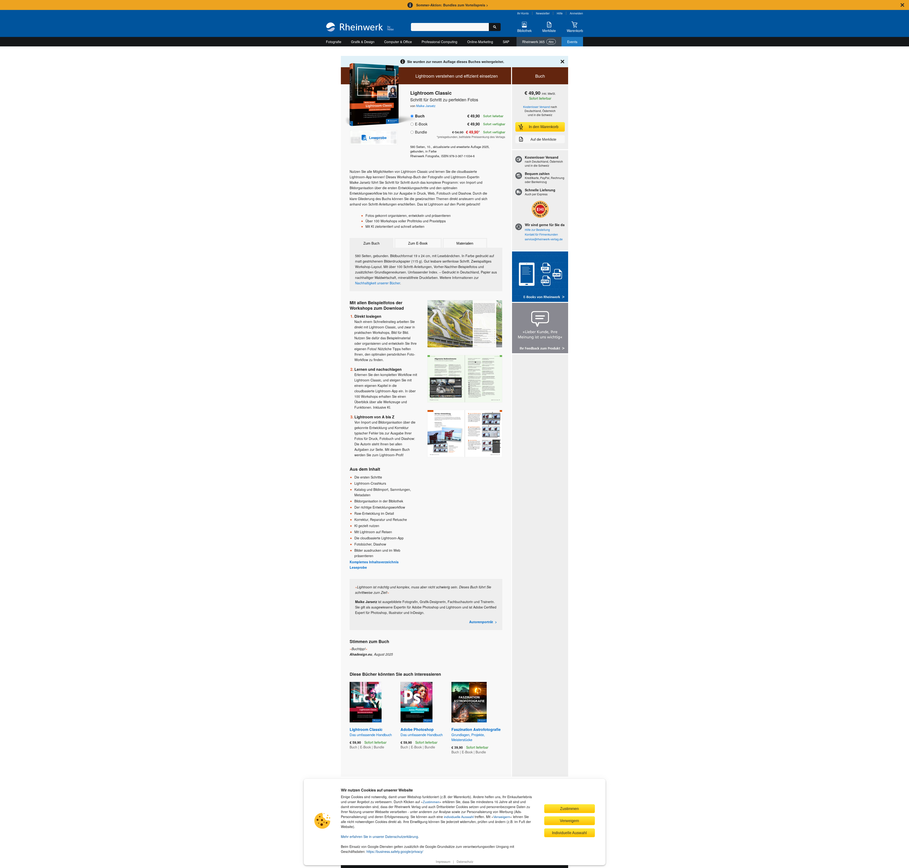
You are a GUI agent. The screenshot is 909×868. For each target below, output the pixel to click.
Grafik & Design (362, 41)
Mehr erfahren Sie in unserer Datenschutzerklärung (379, 836)
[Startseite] (360, 27)
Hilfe (560, 13)
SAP (506, 41)
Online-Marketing (480, 41)
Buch (420, 116)
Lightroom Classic (371, 732)
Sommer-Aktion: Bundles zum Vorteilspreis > (452, 5)
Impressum (443, 861)
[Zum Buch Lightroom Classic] (366, 702)
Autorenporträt (481, 621)
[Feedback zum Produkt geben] (540, 328)
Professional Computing (439, 41)
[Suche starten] (495, 27)
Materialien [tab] (464, 243)
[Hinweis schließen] (902, 5)
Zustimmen (431, 802)
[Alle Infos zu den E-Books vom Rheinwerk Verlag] (540, 277)
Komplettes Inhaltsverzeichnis (374, 561)
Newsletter (543, 13)
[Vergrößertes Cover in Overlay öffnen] (371, 95)
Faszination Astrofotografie (476, 734)
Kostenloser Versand (536, 107)
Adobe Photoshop (422, 732)
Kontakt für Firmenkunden (541, 234)
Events (572, 41)
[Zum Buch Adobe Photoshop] (416, 702)
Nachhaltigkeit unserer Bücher (377, 283)
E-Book (421, 124)
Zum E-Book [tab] (418, 243)
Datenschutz (465, 861)
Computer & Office (398, 41)
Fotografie (333, 41)
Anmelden (576, 13)
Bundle (421, 132)
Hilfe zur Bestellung (537, 230)
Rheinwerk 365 (538, 41)
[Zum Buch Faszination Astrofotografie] (469, 702)
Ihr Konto (523, 13)
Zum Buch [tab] (371, 243)
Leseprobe (358, 567)
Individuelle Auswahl (569, 833)
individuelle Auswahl (459, 817)
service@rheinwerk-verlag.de (544, 239)
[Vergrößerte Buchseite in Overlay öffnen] (464, 324)
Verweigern (501, 817)
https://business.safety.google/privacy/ (394, 851)
